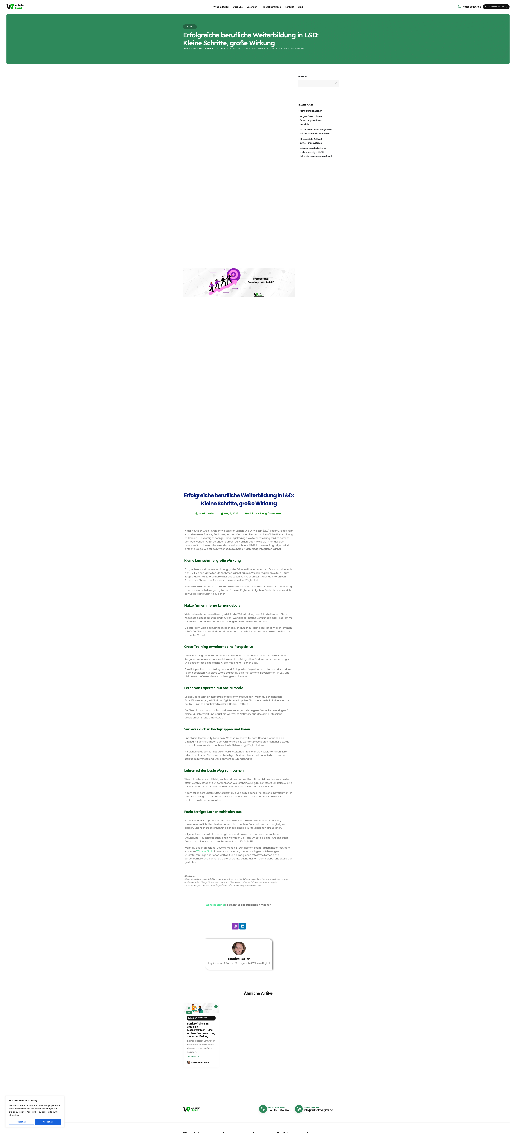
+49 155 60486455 (280, 1110)
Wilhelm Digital (221, 6)
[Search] (336, 83)
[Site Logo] (15, 6)
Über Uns (238, 6)
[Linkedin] (242, 926)
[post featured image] (201, 1008)
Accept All (48, 1121)
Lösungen (252, 6)
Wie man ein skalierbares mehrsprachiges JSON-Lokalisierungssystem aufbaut (316, 152)
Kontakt (289, 6)
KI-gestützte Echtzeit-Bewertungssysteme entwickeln (311, 120)
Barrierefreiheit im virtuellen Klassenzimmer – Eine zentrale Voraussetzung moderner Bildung (201, 1030)
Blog (300, 6)
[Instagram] (235, 926)
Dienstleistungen (272, 6)
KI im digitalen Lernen (311, 110)
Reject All (21, 1121)
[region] (34, 1112)
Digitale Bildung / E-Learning (197, 1018)
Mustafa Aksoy (202, 1062)
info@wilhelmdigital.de (318, 1110)
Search (302, 76)
